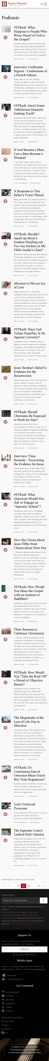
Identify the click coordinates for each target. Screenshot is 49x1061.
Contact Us (7, 1029)
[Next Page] (44, 886)
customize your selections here (24, 924)
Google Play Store (15, 979)
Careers (5, 1025)
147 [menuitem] (38, 886)
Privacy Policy (8, 1021)
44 (19, 886)
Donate (25, 949)
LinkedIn (9, 1011)
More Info (40, 969)
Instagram (10, 1003)
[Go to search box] (41, 4)
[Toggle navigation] (45, 4)
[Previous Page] (4, 886)
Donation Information (26, 955)
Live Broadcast (12, 992)
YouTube (9, 996)
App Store (11, 975)
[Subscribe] (43, 900)
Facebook (9, 1000)
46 (29, 886)
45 (24, 886)
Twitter (8, 1007)
